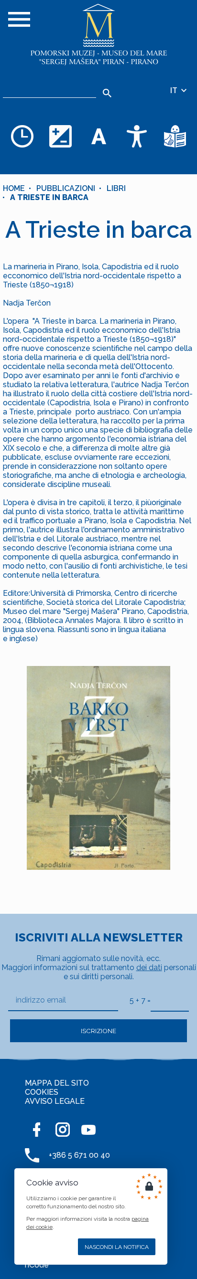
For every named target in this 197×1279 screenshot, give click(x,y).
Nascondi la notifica (117, 1247)
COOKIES (41, 1092)
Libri (116, 188)
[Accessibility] (137, 136)
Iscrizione (98, 1031)
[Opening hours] (22, 136)
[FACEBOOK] (37, 1130)
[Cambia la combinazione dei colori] (60, 136)
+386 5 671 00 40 (79, 1155)
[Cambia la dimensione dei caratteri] (98, 136)
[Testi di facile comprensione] (175, 136)
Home (14, 188)
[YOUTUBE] (88, 1130)
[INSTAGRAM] (63, 1130)
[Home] (98, 34)
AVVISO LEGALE (55, 1101)
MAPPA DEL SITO (57, 1083)
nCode (37, 1264)
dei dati (149, 967)
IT (174, 90)
